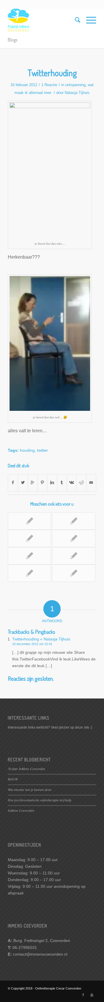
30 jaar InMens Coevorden (26, 768)
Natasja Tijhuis (77, 92)
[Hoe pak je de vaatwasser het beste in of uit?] (73, 555)
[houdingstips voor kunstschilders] (73, 573)
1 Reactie (49, 85)
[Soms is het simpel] (29, 573)
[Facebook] (83, 994)
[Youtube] (92, 994)
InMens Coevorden (21, 810)
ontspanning (75, 85)
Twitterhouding (52, 72)
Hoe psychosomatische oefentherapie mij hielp (39, 800)
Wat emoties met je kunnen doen (29, 789)
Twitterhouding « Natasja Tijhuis (41, 639)
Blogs (12, 40)
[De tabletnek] (29, 555)
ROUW (13, 779)
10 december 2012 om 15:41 (32, 644)
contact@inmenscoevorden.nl (40, 954)
